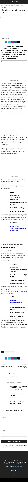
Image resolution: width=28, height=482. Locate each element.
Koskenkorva (7, 352)
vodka (13, 352)
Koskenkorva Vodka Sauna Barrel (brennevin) (16, 302)
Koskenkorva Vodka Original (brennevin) (15, 197)
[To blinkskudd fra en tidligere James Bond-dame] (5, 389)
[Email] (18, 42)
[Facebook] (6, 42)
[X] (9, 42)
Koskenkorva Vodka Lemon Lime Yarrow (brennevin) (18, 269)
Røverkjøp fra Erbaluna (6, 366)
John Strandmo (5, 14)
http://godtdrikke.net (14, 375)
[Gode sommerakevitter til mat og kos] (5, 396)
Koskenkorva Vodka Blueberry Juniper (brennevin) (18, 228)
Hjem (2, 5)
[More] (22, 42)
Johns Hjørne (7, 5)
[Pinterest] (12, 42)
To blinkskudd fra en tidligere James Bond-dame (18, 387)
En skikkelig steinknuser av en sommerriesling (18, 402)
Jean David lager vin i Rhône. (22, 367)
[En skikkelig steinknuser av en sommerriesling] (5, 404)
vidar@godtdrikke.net (17, 466)
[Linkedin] (15, 42)
